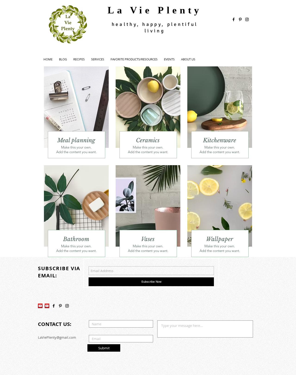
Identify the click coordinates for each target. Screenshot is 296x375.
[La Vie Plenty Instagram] (67, 306)
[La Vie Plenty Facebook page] (233, 19)
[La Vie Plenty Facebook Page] (53, 306)
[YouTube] (40, 306)
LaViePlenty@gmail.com (57, 337)
